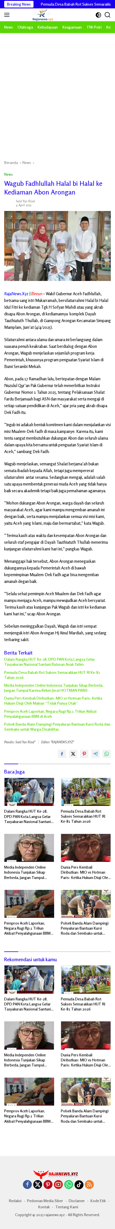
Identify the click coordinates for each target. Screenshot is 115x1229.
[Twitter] (37, 1185)
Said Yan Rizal (25, 201)
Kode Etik (98, 1200)
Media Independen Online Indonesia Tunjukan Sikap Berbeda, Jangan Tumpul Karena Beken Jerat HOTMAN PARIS (53, 688)
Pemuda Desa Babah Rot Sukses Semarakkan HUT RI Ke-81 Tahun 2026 (52, 675)
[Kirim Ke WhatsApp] (106, 754)
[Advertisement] (57, 93)
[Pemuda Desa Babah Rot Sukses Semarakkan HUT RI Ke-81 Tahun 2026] (86, 792)
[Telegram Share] (95, 754)
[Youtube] (58, 1185)
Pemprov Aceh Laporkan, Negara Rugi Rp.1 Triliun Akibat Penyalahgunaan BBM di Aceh (50, 714)
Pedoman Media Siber (45, 1200)
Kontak (44, 1206)
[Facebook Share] (62, 754)
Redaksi (15, 1200)
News (8, 174)
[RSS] (89, 1185)
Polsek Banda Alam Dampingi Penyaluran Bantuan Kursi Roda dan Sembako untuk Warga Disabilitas (57, 726)
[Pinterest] (48, 1185)
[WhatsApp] (68, 1185)
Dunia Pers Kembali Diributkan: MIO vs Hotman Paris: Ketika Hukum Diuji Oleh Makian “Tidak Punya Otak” (53, 700)
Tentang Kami (66, 1206)
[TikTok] (79, 1184)
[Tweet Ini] (73, 754)
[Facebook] (27, 1185)
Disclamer (77, 1200)
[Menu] (8, 15)
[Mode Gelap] (98, 15)
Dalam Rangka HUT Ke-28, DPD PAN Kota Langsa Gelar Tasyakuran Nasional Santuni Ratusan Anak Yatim (49, 662)
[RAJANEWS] (35, 15)
